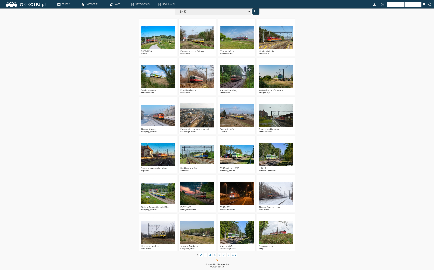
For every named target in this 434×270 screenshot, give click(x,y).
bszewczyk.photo (188, 132)
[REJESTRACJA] (374, 4)
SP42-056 (184, 170)
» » (234, 255)
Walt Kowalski (265, 132)
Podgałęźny (264, 93)
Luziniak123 (225, 132)
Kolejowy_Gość (187, 248)
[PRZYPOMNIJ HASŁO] (382, 4)
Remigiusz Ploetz (188, 209)
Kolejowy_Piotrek (149, 132)
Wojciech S (264, 54)
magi (261, 248)
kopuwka (145, 170)
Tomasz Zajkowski (267, 170)
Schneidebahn (226, 54)
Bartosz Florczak (227, 209)
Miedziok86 (185, 54)
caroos (144, 54)
